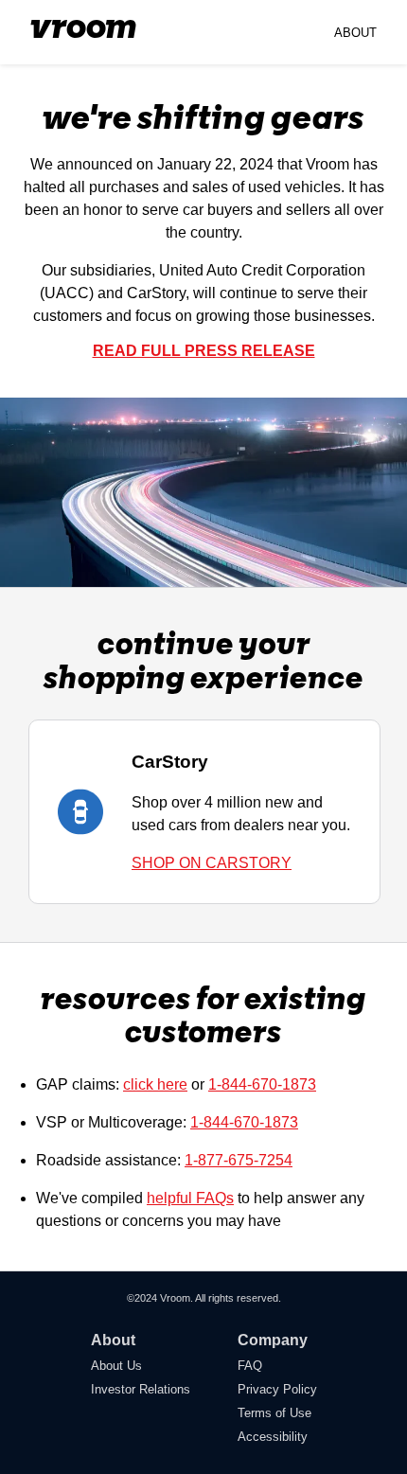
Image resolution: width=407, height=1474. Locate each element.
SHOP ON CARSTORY (212, 863)
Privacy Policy (277, 1389)
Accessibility (273, 1437)
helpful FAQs (190, 1198)
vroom (83, 28)
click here (155, 1084)
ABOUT (355, 33)
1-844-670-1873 (262, 1084)
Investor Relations (140, 1389)
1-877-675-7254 (238, 1160)
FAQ (250, 1366)
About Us (116, 1366)
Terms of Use (274, 1413)
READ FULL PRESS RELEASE (204, 351)
